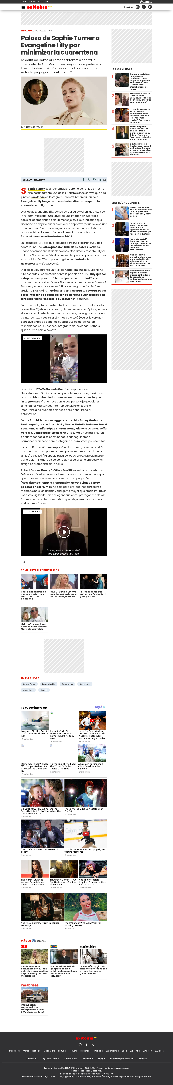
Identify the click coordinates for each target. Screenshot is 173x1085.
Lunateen (147, 1051)
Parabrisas (85, 1051)
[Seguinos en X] (150, 7)
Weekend (98, 1051)
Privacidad (88, 1058)
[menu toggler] (23, 7)
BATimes (159, 1051)
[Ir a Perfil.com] (146, 2)
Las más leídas (122, 69)
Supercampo (112, 1051)
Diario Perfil (14, 1051)
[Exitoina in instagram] (138, 7)
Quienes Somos (51, 1058)
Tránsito (143, 1058)
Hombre (73, 1051)
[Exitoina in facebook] (144, 7)
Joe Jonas (38, 197)
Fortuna (62, 1051)
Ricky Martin (65, 424)
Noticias (36, 1051)
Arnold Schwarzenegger (46, 420)
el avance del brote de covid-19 (50, 236)
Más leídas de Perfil (125, 203)
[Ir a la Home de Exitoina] (39, 7)
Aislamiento (28, 690)
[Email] (104, 180)
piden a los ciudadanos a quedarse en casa (61, 397)
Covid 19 (44, 690)
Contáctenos (70, 1058)
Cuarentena (84, 684)
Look (124, 1051)
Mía (138, 1051)
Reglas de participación (122, 1058)
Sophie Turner (36, 189)
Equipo (101, 1058)
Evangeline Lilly (48, 684)
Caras (26, 1051)
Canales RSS (32, 1058)
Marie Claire (49, 1051)
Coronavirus (67, 684)
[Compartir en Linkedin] (99, 180)
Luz (131, 1051)
